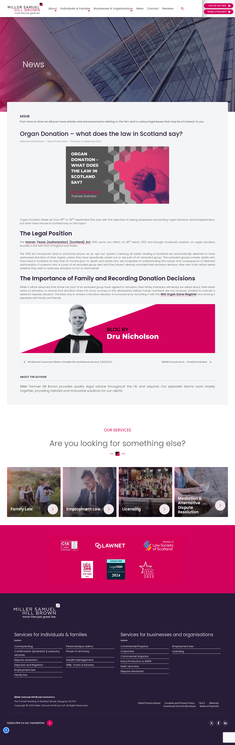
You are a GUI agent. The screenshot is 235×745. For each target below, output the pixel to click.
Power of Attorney (77, 651)
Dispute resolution (26, 660)
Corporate (127, 651)
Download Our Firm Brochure (180, 706)
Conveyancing (23, 646)
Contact (153, 9)
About (52, 9)
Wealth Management (80, 660)
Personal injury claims (79, 646)
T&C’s (202, 703)
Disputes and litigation (28, 665)
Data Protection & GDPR (136, 661)
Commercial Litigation (135, 656)
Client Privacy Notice (149, 703)
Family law (20, 675)
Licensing (178, 651)
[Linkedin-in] (225, 723)
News (140, 9)
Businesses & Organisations (113, 9)
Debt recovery (130, 666)
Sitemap (214, 703)
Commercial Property (134, 646)
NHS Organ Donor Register (179, 294)
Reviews (168, 9)
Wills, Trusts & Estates (80, 665)
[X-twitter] (211, 723)
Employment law (24, 670)
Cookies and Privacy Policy (180, 703)
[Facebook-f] (218, 723)
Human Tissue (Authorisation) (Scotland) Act (57, 242)
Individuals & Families (75, 9)
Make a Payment (209, 706)
